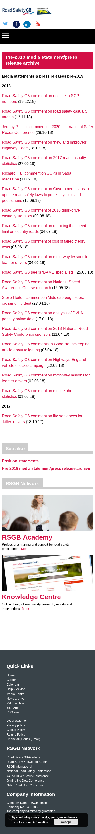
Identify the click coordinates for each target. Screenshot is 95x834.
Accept (66, 822)
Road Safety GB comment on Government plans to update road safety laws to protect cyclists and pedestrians (45, 195)
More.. (26, 609)
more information (37, 822)
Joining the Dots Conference (25, 780)
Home (11, 675)
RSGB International (19, 766)
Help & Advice (16, 689)
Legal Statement (17, 720)
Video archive (16, 703)
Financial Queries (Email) (23, 739)
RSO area (13, 712)
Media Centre (16, 694)
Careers (12, 680)
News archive (16, 698)
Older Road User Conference (26, 785)
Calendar (13, 684)
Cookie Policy (16, 730)
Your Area (13, 708)
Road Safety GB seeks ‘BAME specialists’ (38, 272)
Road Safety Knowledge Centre (27, 762)
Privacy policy (16, 725)
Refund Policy (16, 734)
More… (26, 549)
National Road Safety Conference (29, 771)
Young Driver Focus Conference (28, 776)
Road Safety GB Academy (24, 757)
